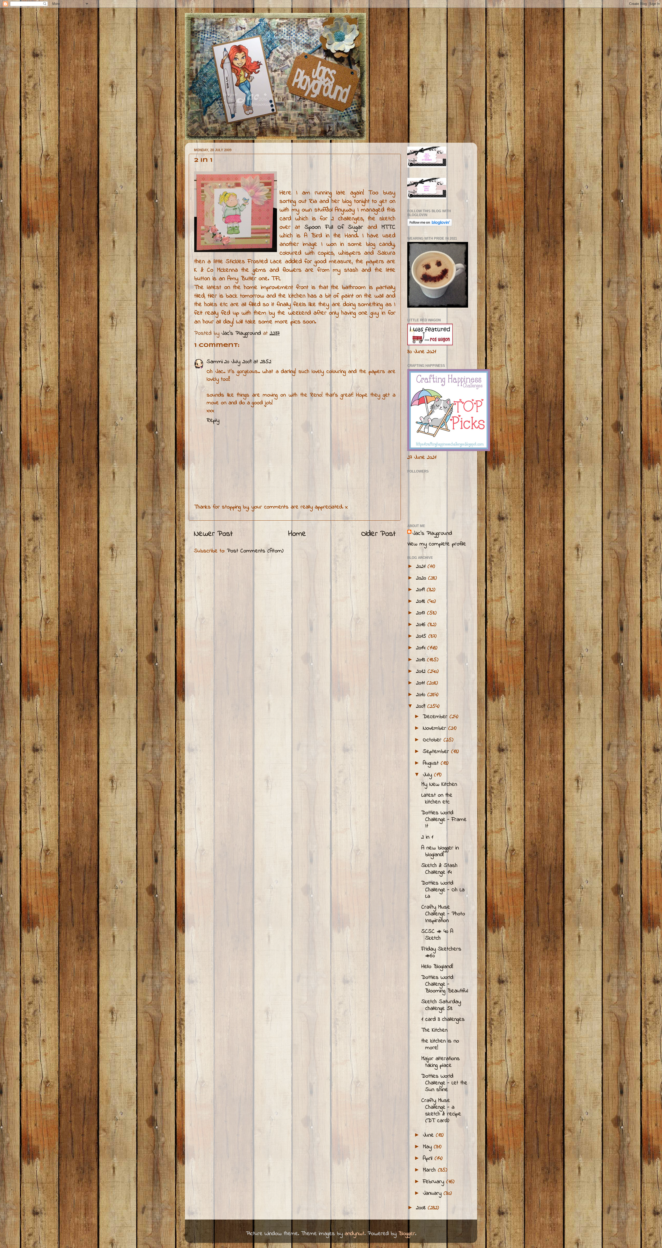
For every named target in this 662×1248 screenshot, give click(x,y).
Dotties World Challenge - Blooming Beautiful (444, 984)
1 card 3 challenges (443, 1019)
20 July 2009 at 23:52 (247, 362)
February (434, 1182)
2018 (421, 601)
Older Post (378, 534)
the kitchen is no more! (440, 1044)
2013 (421, 660)
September (437, 752)
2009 (421, 706)
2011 (421, 683)
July (428, 775)
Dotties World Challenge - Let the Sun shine (444, 1083)
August (432, 763)
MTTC (388, 227)
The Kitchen (434, 1030)
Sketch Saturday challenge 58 (441, 1005)
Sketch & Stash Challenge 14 (439, 869)
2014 (421, 648)
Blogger (406, 1234)
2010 (421, 695)
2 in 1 (427, 837)
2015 (422, 636)
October (433, 740)
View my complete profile (436, 544)
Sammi (215, 362)
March (430, 1170)
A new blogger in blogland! (440, 851)
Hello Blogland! (437, 967)
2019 (421, 590)
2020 (422, 578)
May (428, 1147)
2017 (421, 613)
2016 (421, 625)
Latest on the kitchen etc (436, 798)
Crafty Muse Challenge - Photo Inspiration (443, 914)
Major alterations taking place (440, 1062)
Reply (213, 420)
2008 (422, 1208)
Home (297, 534)
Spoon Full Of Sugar (336, 227)
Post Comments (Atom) (255, 551)
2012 (421, 671)
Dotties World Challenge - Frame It (444, 820)
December (436, 717)
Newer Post (213, 534)
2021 (421, 566)
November (435, 728)
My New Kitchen (439, 784)
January (433, 1193)
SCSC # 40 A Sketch (437, 934)
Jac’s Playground (432, 533)
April (428, 1158)
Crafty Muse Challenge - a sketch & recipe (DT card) (441, 1111)
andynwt (354, 1234)
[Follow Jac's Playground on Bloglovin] (429, 225)
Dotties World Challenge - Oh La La (442, 890)
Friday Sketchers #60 (441, 952)
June (429, 1135)
